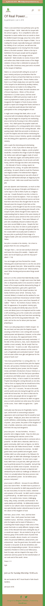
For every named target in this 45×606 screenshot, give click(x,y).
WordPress (22, 603)
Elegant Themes (22, 601)
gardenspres (10, 20)
